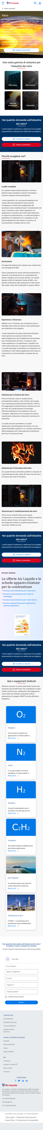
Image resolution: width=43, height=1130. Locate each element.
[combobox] (35, 3)
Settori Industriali (9, 1044)
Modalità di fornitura (10, 1022)
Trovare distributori (9, 1026)
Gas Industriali (8, 1019)
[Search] (35, 3)
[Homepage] (9, 1085)
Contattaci (6, 1061)
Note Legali (10, 1117)
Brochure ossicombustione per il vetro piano (19, 591)
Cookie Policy (10, 1120)
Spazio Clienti (7, 1051)
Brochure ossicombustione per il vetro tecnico (20, 600)
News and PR (7, 1068)
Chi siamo (6, 1071)
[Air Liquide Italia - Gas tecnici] (13, 3)
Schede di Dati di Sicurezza (8, 1031)
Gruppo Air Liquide (9, 1064)
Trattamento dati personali (25, 1117)
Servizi (5, 1048)
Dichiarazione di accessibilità (27, 1120)
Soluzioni (6, 1041)
